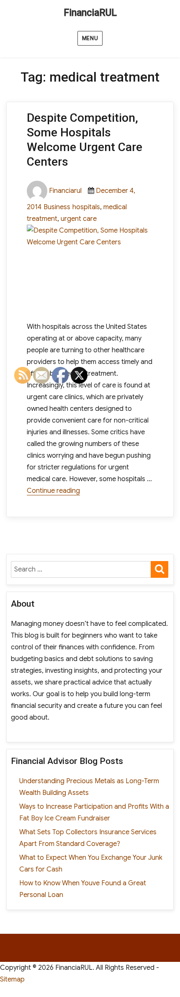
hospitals (86, 207)
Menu (90, 38)
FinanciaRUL (90, 12)
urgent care (79, 219)
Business (57, 207)
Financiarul (65, 191)
